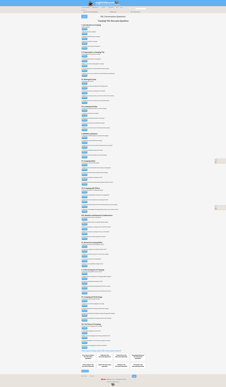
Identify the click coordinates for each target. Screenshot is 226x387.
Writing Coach (113, 12)
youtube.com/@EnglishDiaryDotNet (118, 379)
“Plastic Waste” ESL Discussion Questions (88, 365)
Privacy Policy (92, 376)
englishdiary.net (104, 2)
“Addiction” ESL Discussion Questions (105, 356)
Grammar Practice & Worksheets (90, 12)
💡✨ (84, 29)
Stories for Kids (110, 7)
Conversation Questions (86, 7)
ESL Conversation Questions (113, 16)
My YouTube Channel (135, 12)
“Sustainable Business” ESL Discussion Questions (138, 356)
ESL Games (103, 7)
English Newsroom (95, 7)
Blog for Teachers (84, 376)
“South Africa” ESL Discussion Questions (121, 356)
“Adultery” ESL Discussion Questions (121, 365)
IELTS (117, 7)
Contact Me (83, 10)
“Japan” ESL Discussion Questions (104, 365)
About (121, 7)
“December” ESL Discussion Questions (138, 365)
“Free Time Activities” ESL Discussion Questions (88, 356)
